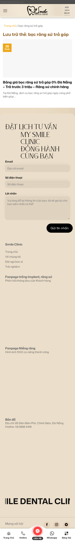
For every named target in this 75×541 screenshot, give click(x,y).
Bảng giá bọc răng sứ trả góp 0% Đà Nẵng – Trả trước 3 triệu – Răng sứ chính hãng (37, 84)
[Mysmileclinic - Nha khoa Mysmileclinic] (37, 10)
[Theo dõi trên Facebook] (47, 525)
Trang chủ (10, 26)
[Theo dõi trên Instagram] (56, 525)
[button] (5, 10)
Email (9, 161)
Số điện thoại (13, 177)
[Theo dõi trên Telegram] (66, 525)
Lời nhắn (11, 193)
